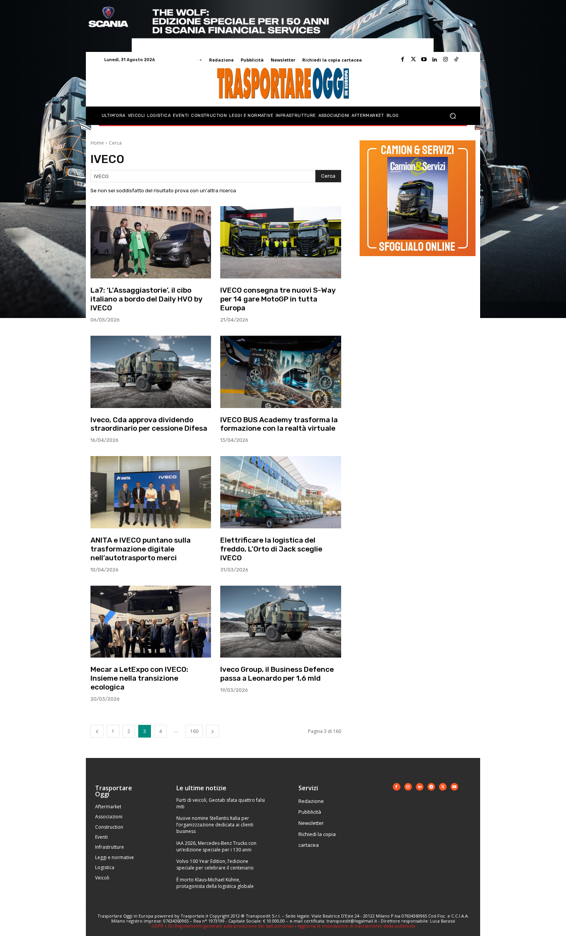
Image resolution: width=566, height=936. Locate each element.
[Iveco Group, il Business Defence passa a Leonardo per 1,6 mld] (280, 622)
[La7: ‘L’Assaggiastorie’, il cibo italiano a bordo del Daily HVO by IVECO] (150, 242)
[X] (443, 787)
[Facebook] (402, 59)
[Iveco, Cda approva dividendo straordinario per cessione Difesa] (150, 372)
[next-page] (212, 731)
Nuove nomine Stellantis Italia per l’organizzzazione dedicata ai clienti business (214, 824)
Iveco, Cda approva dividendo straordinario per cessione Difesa (148, 424)
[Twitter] (413, 59)
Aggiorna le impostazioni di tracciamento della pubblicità (356, 926)
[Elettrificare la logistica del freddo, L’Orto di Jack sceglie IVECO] (280, 492)
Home (97, 143)
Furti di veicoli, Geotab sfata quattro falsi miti (220, 803)
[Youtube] (424, 59)
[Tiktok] (456, 59)
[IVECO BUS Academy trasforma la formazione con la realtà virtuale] (280, 372)
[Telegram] (431, 787)
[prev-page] (97, 731)
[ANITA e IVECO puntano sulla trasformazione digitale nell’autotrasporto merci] (150, 492)
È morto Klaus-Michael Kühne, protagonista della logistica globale (215, 882)
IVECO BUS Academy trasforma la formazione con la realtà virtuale (279, 424)
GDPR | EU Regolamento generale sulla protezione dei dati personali (222, 926)
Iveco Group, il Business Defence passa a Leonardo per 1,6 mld (277, 674)
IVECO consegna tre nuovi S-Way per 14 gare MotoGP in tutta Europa (278, 299)
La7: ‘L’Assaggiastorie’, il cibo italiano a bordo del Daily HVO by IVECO (146, 299)
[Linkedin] (434, 59)
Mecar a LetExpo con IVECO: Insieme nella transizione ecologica (139, 678)
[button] (453, 116)
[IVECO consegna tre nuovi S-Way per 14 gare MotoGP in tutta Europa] (280, 242)
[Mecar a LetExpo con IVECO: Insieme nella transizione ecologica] (150, 622)
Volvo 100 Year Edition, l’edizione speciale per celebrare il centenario (215, 864)
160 (194, 731)
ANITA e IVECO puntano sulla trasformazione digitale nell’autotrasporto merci (140, 549)
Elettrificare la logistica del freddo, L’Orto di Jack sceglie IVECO (271, 549)
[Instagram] (445, 59)
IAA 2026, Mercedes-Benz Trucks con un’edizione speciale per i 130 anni (216, 846)
